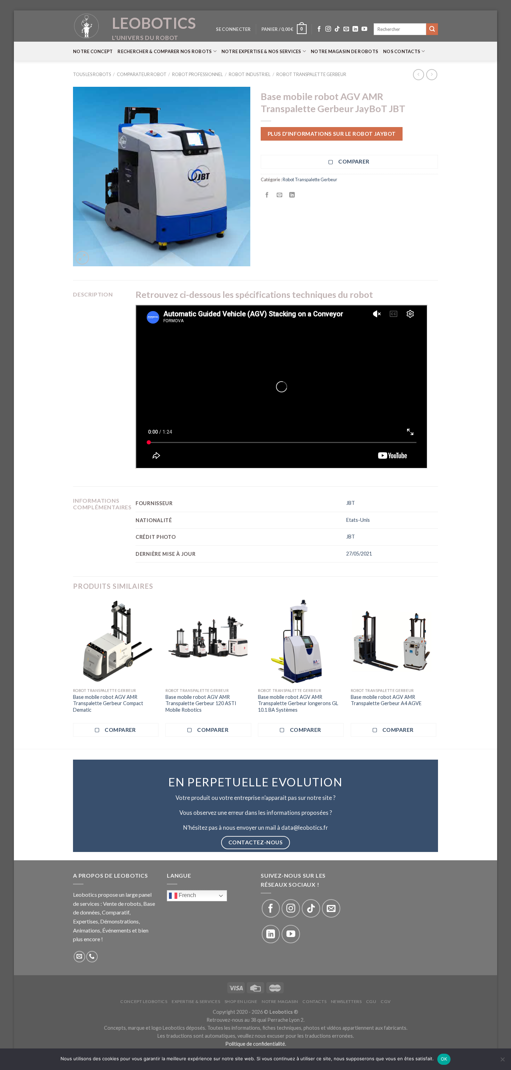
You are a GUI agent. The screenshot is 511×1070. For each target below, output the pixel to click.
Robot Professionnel (197, 74)
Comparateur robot (142, 74)
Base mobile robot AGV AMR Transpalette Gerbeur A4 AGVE (386, 700)
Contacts (314, 1001)
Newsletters (346, 1001)
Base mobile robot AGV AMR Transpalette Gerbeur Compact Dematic (108, 703)
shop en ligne (241, 1001)
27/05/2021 (359, 554)
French (186, 895)
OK (444, 1059)
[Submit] (432, 29)
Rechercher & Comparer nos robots (164, 51)
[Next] (436, 673)
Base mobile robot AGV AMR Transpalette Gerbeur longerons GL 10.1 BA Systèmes (298, 703)
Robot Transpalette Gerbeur (311, 74)
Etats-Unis (358, 520)
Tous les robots (92, 74)
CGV (386, 1001)
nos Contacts (401, 51)
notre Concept (93, 51)
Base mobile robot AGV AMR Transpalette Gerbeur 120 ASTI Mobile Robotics (200, 703)
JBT (350, 503)
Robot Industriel (249, 74)
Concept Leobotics (143, 1001)
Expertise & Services (196, 1001)
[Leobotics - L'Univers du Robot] (87, 26)
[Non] (502, 1061)
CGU (371, 1001)
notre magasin (280, 1001)
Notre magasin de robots (344, 51)
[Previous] (73, 673)
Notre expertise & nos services (261, 51)
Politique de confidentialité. (255, 1044)
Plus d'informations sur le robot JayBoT (332, 134)
